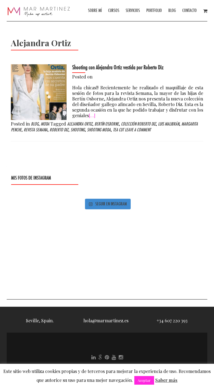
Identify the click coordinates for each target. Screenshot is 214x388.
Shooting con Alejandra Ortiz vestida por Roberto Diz (118, 67)
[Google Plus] (100, 356)
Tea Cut (118, 130)
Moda (45, 124)
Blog (172, 10)
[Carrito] (205, 10)
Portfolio (154, 10)
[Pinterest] (107, 356)
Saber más (166, 380)
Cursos (113, 10)
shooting (77, 130)
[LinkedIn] (93, 356)
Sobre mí (95, 10)
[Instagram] (121, 356)
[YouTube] (114, 356)
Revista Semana (35, 130)
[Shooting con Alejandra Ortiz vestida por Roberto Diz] (39, 91)
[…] (92, 115)
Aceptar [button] (144, 380)
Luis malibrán (168, 124)
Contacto (189, 10)
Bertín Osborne (106, 124)
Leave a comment (138, 130)
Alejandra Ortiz (79, 124)
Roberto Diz (59, 130)
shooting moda (99, 130)
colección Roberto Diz (138, 124)
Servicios (133, 10)
